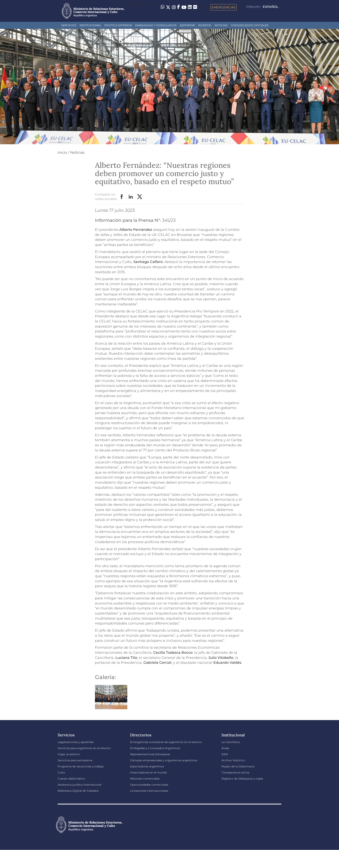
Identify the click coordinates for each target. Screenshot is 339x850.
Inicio (62, 152)
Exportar (187, 25)
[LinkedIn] (190, 7)
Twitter (140, 197)
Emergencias (223, 7)
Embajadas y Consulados (156, 25)
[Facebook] (178, 7)
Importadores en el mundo (148, 772)
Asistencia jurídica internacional (79, 784)
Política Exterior (118, 25)
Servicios (68, 25)
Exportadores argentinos (147, 766)
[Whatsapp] (162, 7)
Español (270, 7)
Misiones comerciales (144, 778)
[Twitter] (168, 7)
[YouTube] (183, 7)
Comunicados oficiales (250, 25)
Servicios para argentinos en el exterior (84, 748)
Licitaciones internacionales (149, 790)
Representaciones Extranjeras (150, 754)
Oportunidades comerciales (149, 784)
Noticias (221, 25)
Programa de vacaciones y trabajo (81, 766)
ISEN (224, 754)
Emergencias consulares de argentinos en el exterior (166, 742)
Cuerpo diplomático (71, 778)
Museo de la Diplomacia (237, 766)
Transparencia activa (235, 772)
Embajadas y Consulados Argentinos (155, 748)
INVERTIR (204, 25)
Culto (61, 772)
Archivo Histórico (233, 760)
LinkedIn (131, 197)
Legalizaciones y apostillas (76, 742)
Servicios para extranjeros (75, 760)
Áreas (225, 748)
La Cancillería (230, 742)
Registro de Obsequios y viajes (242, 778)
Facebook (121, 197)
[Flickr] (195, 7)
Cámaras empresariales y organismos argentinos (163, 760)
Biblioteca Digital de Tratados (78, 790)
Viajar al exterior (69, 754)
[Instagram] (174, 7)
